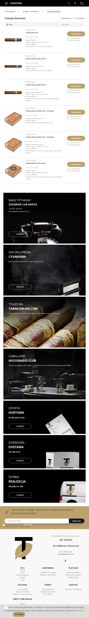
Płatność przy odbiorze (73, 575)
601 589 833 (66, 539)
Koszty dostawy (48, 589)
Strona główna (10, 11)
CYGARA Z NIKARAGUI (30, 11)
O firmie (22, 570)
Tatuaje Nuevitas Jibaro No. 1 (36, 85)
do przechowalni (74, 40)
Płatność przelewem (73, 572)
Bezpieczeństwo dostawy (22, 594)
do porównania (74, 38)
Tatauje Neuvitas (30, 30)
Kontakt (22, 577)
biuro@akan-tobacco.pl (66, 545)
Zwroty (22, 603)
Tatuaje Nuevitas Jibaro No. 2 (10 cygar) (39, 111)
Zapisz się (76, 521)
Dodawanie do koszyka (48, 572)
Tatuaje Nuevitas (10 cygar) (35, 163)
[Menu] (6, 3)
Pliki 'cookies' (48, 594)
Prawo (22, 573)
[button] (69, 3)
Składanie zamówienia (48, 575)
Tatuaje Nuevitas (31, 32)
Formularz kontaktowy (73, 589)
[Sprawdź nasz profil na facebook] (65, 561)
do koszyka (76, 34)
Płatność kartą (73, 577)
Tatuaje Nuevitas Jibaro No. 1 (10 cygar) (39, 137)
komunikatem (27, 524)
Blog (22, 580)
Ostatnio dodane (22, 575)
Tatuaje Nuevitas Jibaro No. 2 (36, 59)
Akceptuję (19, 614)
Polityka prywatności (48, 592)
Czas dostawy (22, 589)
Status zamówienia (23, 592)
